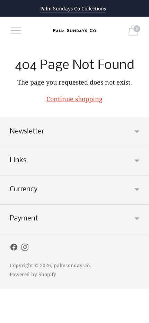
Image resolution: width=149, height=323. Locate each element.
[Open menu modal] (16, 30)
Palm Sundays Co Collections (73, 8)
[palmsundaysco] (74, 30)
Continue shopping (74, 99)
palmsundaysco (72, 265)
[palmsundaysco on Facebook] (14, 248)
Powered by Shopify (33, 274)
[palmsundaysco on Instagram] (25, 248)
